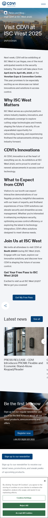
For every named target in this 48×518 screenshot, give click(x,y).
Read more (9, 329)
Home (5, 12)
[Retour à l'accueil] (8, 4)
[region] (24, 497)
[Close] (45, 481)
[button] (44, 341)
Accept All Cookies (24, 513)
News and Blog (16, 13)
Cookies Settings (24, 498)
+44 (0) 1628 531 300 (24, 439)
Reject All (24, 505)
